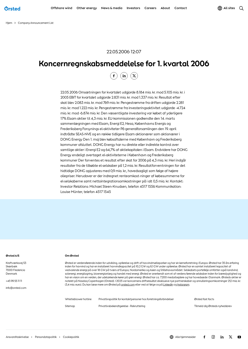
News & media (111, 8)
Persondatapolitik (46, 336)
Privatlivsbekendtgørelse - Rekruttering (122, 306)
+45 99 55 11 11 (14, 280)
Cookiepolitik (71, 336)
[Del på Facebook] (113, 75)
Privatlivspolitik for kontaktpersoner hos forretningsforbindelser (136, 299)
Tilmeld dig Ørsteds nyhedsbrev (213, 306)
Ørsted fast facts (204, 299)
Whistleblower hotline (78, 299)
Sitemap (70, 306)
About (165, 8)
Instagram (183, 284)
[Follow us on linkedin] (222, 337)
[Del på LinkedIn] (124, 75)
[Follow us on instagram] (213, 337)
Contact (180, 8)
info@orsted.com (16, 287)
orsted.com (128, 284)
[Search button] (241, 8)
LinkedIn (168, 284)
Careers (150, 8)
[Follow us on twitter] (230, 337)
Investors (133, 8)
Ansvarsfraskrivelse (17, 336)
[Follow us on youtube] (239, 337)
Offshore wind (61, 8)
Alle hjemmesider (185, 336)
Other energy (87, 8)
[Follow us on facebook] (204, 337)
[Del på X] (134, 75)
